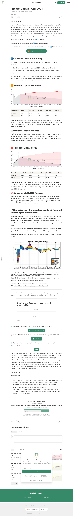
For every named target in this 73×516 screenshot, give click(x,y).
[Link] (8, 58)
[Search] (52, 2)
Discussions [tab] (21, 449)
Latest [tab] (15, 449)
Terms (39, 505)
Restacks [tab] (20, 431)
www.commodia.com (15, 375)
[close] (50, 453)
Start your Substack (33, 509)
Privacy (35, 505)
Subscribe (61, 2)
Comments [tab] (13, 431)
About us (41, 39)
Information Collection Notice (36, 476)
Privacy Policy (47, 476)
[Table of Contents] (2, 258)
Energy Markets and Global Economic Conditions (42, 274)
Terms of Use (43, 475)
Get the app (43, 509)
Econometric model (41, 43)
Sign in (68, 2)
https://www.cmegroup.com (24, 389)
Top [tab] (12, 449)
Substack (29, 513)
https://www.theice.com (55, 380)
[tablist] (17, 431)
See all (13, 483)
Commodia (19, 457)
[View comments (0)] (15, 17)
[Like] (12, 17)
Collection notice (45, 505)
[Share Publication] (55, 2)
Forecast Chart (57, 47)
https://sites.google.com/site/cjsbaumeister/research (31, 286)
